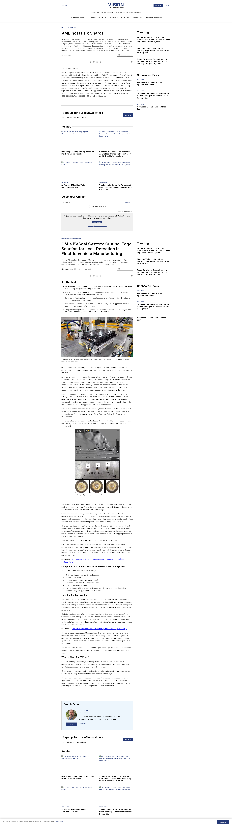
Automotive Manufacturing (71, 238)
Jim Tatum (65, 269)
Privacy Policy (59, 821)
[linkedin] (94, 62)
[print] (132, 62)
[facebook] (90, 62)
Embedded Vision (137, 17)
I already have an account (97, 226)
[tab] (66, 202)
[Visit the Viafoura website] (128, 211)
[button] (62, 5)
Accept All (223, 822)
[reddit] (100, 62)
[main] (116, 822)
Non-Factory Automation (119, 17)
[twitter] (97, 62)
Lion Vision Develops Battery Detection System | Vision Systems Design (99, 629)
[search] (66, 5)
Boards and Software (154, 17)
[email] (103, 62)
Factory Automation (99, 17)
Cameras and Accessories (79, 17)
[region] (97, 207)
